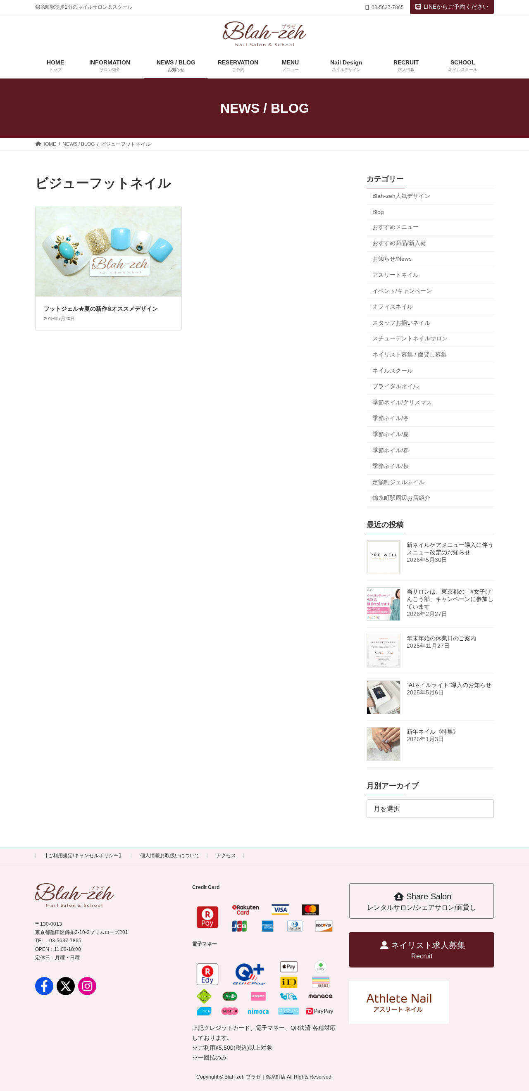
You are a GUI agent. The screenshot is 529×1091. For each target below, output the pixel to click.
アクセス (226, 855)
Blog (378, 212)
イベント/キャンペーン (402, 291)
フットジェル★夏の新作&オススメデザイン (101, 308)
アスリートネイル (395, 274)
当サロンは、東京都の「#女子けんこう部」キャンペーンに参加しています (450, 599)
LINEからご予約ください (456, 6)
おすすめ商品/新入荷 (399, 243)
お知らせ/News (392, 258)
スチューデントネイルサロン (410, 338)
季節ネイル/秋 (390, 466)
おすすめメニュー (395, 226)
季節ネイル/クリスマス (402, 402)
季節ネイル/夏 (390, 434)
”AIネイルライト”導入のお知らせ (449, 685)
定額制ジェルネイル (398, 482)
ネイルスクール (392, 370)
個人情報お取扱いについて (170, 855)
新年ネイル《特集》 (433, 731)
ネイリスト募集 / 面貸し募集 (409, 354)
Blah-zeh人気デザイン (401, 196)
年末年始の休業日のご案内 (441, 638)
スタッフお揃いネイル (401, 322)
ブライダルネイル (395, 386)
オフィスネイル (392, 306)
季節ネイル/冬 (390, 418)
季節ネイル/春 (390, 450)
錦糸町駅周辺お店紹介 (401, 497)
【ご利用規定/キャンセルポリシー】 (83, 855)
